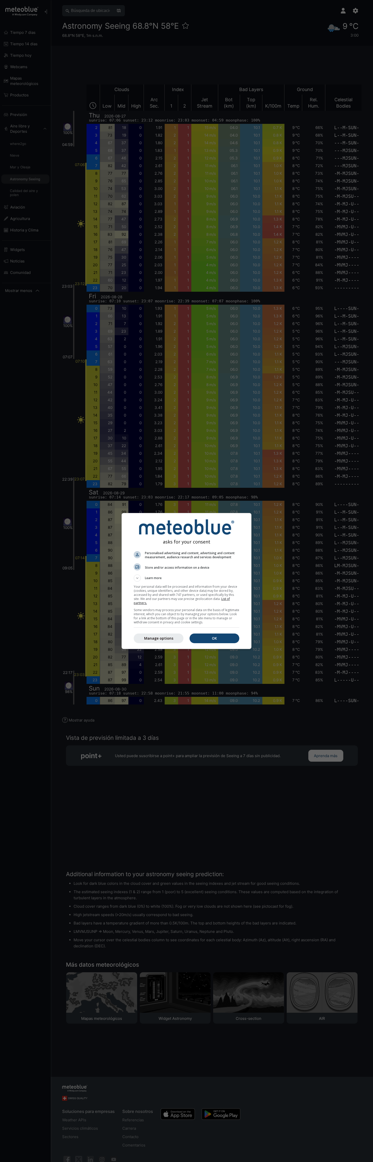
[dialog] (186, 581)
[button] (186, 578)
